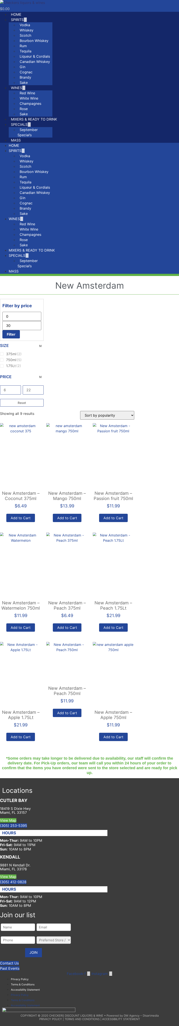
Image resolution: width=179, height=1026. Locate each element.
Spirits (17, 19)
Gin (22, 67)
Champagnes (30, 103)
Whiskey (26, 30)
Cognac (26, 72)
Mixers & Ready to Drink (34, 119)
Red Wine (27, 93)
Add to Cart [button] (21, 518)
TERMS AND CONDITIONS (82, 1019)
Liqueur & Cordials (35, 56)
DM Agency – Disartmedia (141, 1015)
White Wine (29, 98)
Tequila (25, 51)
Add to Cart (67, 518)
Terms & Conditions (22, 984)
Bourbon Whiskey (34, 40)
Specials (19, 124)
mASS (16, 140)
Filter (11, 334)
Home (16, 14)
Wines (16, 88)
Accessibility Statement (25, 989)
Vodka (25, 25)
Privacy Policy (20, 979)
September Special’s (27, 132)
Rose (24, 109)
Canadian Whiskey (35, 61)
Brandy (25, 77)
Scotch (25, 35)
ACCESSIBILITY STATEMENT (121, 1019)
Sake (24, 82)
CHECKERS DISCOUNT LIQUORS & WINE (76, 1015)
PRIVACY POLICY (50, 1019)
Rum (23, 46)
